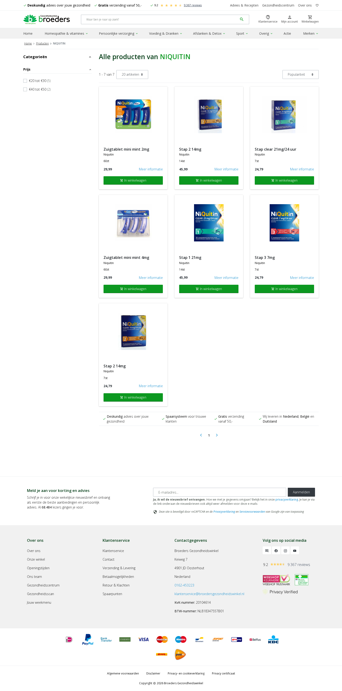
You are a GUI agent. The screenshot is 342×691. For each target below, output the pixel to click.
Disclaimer (153, 673)
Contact (108, 559)
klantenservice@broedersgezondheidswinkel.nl (209, 594)
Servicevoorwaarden (252, 512)
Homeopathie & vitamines (66, 33)
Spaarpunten (112, 594)
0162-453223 (184, 585)
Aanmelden (301, 492)
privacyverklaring (286, 499)
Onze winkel (36, 559)
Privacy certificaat (223, 673)
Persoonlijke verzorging (118, 33)
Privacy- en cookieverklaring (186, 673)
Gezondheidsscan (40, 594)
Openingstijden (38, 568)
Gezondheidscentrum (278, 5)
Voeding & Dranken (166, 33)
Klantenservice (113, 551)
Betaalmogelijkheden (118, 576)
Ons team (34, 576)
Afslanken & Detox (209, 33)
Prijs (57, 69)
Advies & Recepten (244, 5)
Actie (287, 33)
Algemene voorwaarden (123, 673)
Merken (311, 33)
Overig (266, 33)
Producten (42, 43)
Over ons (305, 5)
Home (28, 33)
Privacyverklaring (224, 512)
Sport (242, 33)
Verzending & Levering (119, 568)
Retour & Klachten (116, 585)
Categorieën (57, 56)
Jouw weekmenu (39, 602)
